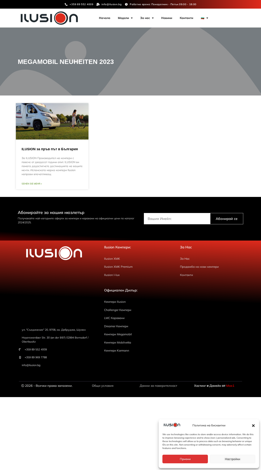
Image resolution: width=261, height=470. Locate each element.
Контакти (186, 18)
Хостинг (200, 386)
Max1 (230, 386)
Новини (166, 18)
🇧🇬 (202, 18)
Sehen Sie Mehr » (32, 183)
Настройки (232, 459)
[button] (253, 426)
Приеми (185, 459)
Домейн (215, 386)
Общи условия (102, 386)
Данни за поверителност (158, 386)
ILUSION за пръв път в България (50, 149)
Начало (104, 18)
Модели (123, 18)
